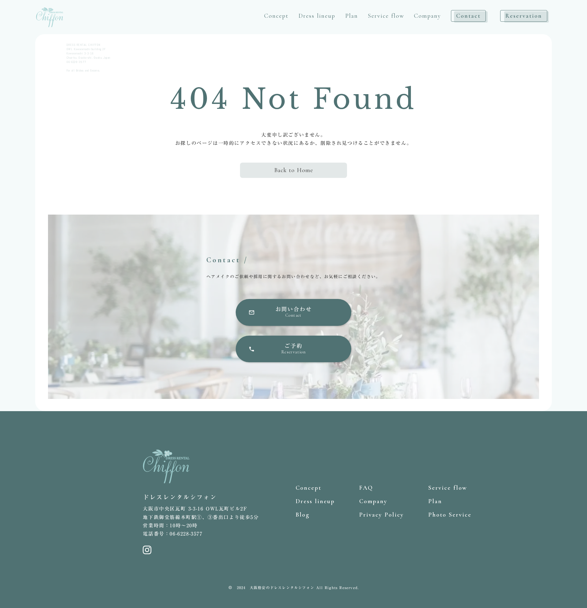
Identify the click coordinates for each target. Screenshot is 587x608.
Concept (276, 16)
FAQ (366, 488)
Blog (302, 514)
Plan (351, 16)
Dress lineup (316, 16)
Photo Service (449, 514)
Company (427, 16)
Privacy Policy (381, 514)
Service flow (386, 16)
